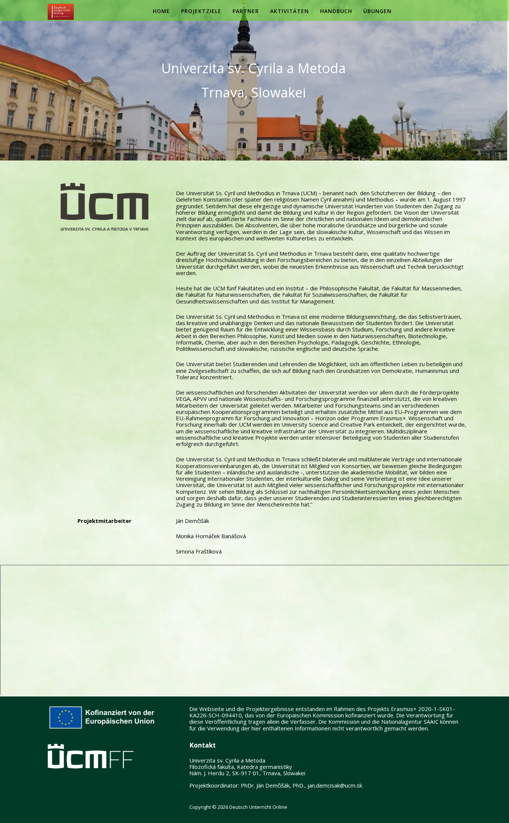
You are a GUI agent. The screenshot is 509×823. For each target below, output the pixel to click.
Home (161, 11)
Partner (246, 11)
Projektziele (201, 11)
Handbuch (336, 11)
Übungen (377, 11)
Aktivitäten (289, 11)
